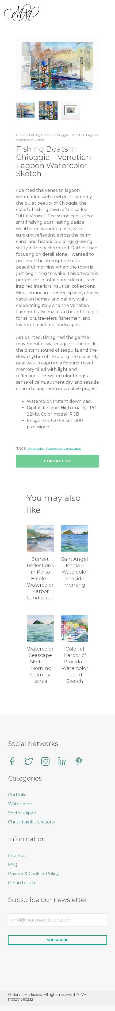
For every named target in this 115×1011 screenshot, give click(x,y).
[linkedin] (62, 762)
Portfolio (17, 794)
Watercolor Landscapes (63, 448)
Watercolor (35, 448)
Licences (17, 855)
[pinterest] (78, 762)
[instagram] (45, 762)
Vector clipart (22, 812)
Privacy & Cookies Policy (33, 873)
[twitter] (29, 762)
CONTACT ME (57, 461)
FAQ (12, 864)
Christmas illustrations (31, 822)
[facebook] (12, 762)
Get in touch (21, 882)
